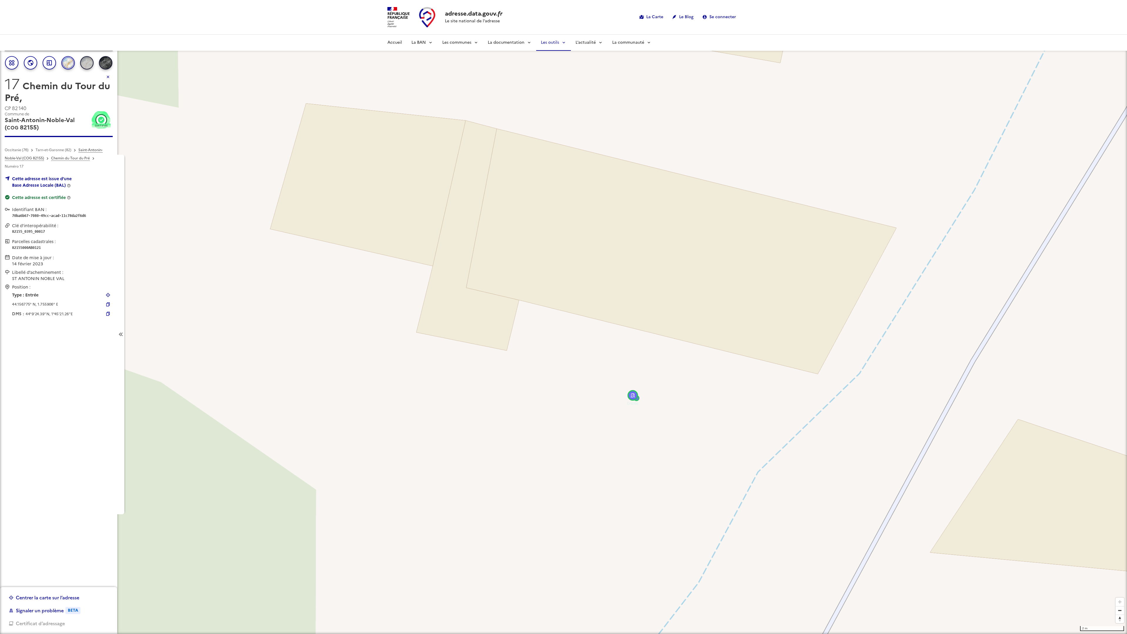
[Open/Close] (120, 334)
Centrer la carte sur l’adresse (47, 597)
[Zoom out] (1120, 610)
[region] (563, 334)
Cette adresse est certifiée (39, 197)
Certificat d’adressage (40, 623)
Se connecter (722, 17)
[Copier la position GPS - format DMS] (108, 313)
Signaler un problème (47, 610)
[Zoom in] (1120, 602)
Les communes (456, 42)
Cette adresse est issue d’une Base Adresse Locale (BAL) (42, 182)
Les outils (550, 42)
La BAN (418, 42)
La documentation (506, 42)
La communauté (628, 42)
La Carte (654, 17)
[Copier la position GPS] (108, 304)
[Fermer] (108, 77)
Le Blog (686, 17)
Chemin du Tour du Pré (70, 158)
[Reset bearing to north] (1120, 619)
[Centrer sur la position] (108, 295)
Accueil (394, 42)
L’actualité (586, 42)
